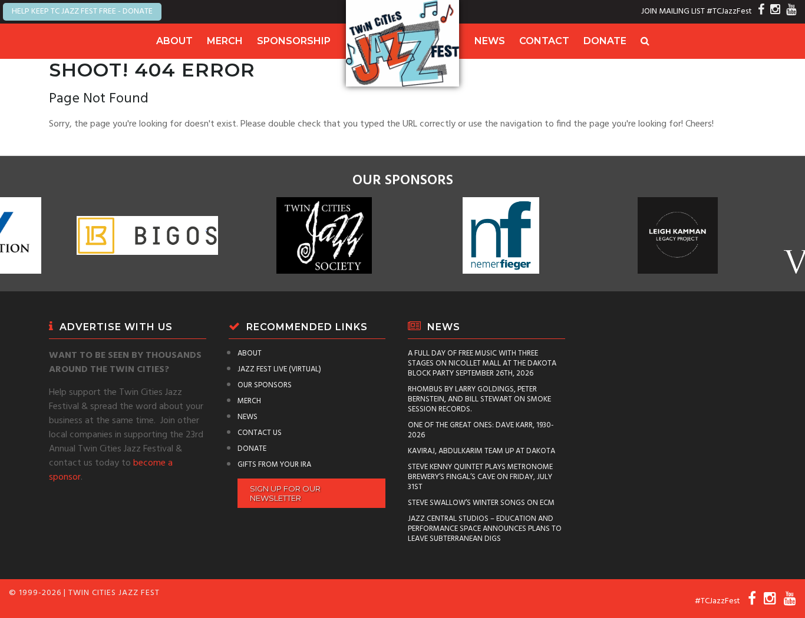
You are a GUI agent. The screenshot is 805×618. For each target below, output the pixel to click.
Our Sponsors (264, 385)
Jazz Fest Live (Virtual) (279, 369)
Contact (544, 40)
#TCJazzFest (729, 11)
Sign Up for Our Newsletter (285, 493)
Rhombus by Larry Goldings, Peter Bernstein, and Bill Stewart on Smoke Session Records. (479, 399)
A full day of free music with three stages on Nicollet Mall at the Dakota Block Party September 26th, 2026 (482, 363)
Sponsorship (294, 40)
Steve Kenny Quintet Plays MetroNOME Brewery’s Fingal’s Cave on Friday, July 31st (480, 477)
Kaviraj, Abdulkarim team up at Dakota (481, 451)
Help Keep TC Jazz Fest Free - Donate (82, 11)
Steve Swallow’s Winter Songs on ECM (481, 503)
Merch (225, 40)
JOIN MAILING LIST (673, 11)
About (174, 40)
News (489, 40)
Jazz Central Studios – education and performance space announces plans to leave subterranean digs (485, 529)
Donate (604, 40)
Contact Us (259, 433)
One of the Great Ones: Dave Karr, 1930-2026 (481, 430)
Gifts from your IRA (274, 464)
